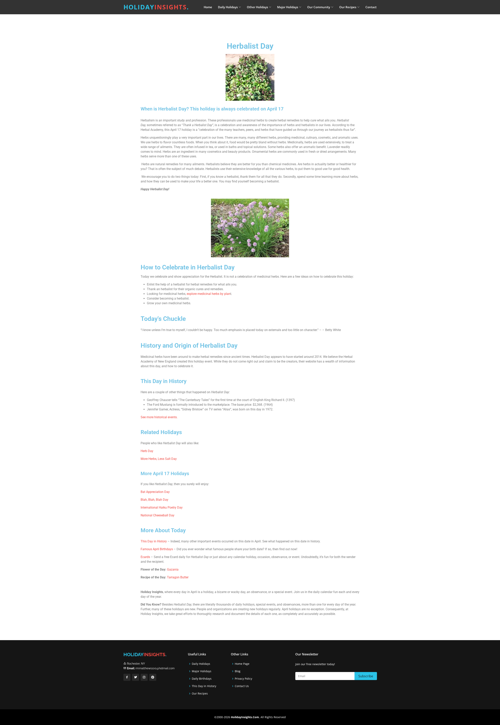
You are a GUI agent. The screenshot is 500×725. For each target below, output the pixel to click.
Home (208, 7)
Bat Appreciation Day (155, 492)
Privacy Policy (243, 678)
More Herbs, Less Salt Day (159, 459)
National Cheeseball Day (157, 515)
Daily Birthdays (202, 678)
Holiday (156, 7)
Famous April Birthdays (157, 549)
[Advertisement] (260, 24)
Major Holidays (201, 671)
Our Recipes (200, 693)
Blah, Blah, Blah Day (154, 500)
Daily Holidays (201, 663)
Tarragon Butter (177, 577)
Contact (371, 7)
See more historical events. (159, 417)
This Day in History (154, 541)
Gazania (173, 569)
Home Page (242, 663)
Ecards (146, 557)
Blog (237, 671)
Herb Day (147, 451)
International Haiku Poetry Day (162, 507)
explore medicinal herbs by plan (208, 294)
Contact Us (242, 686)
